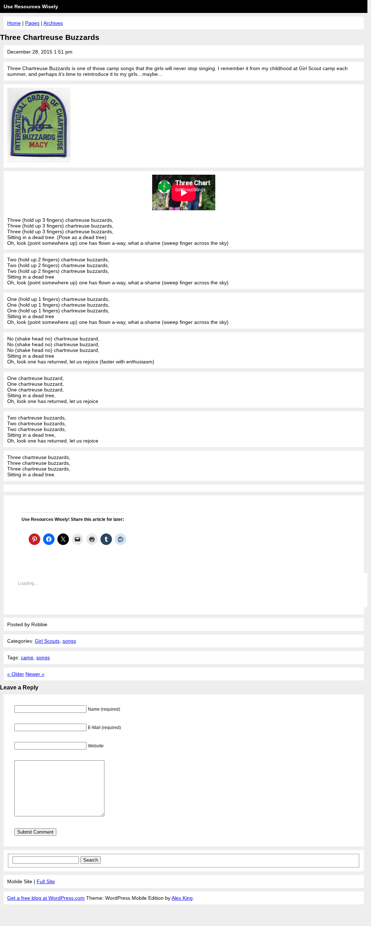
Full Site (46, 881)
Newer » (34, 674)
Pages (32, 23)
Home (14, 23)
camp (27, 657)
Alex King (182, 898)
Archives (53, 23)
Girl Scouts (47, 641)
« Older (15, 674)
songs (69, 641)
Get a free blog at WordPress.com (46, 898)
